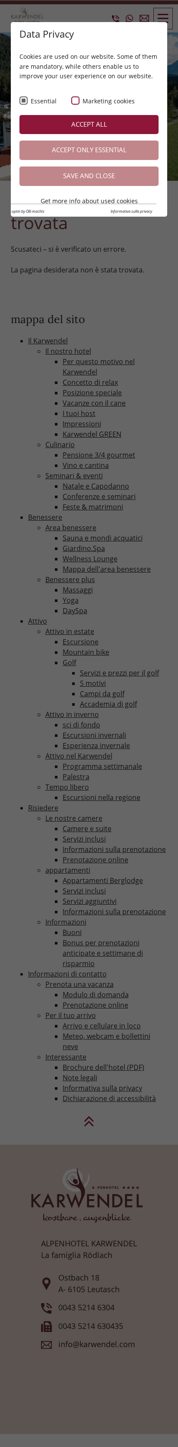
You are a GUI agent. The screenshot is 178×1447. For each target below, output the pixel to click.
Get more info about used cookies (89, 201)
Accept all (89, 124)
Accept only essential (89, 149)
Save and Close (89, 175)
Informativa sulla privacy (131, 211)
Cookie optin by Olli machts (22, 211)
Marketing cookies (109, 101)
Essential (44, 101)
